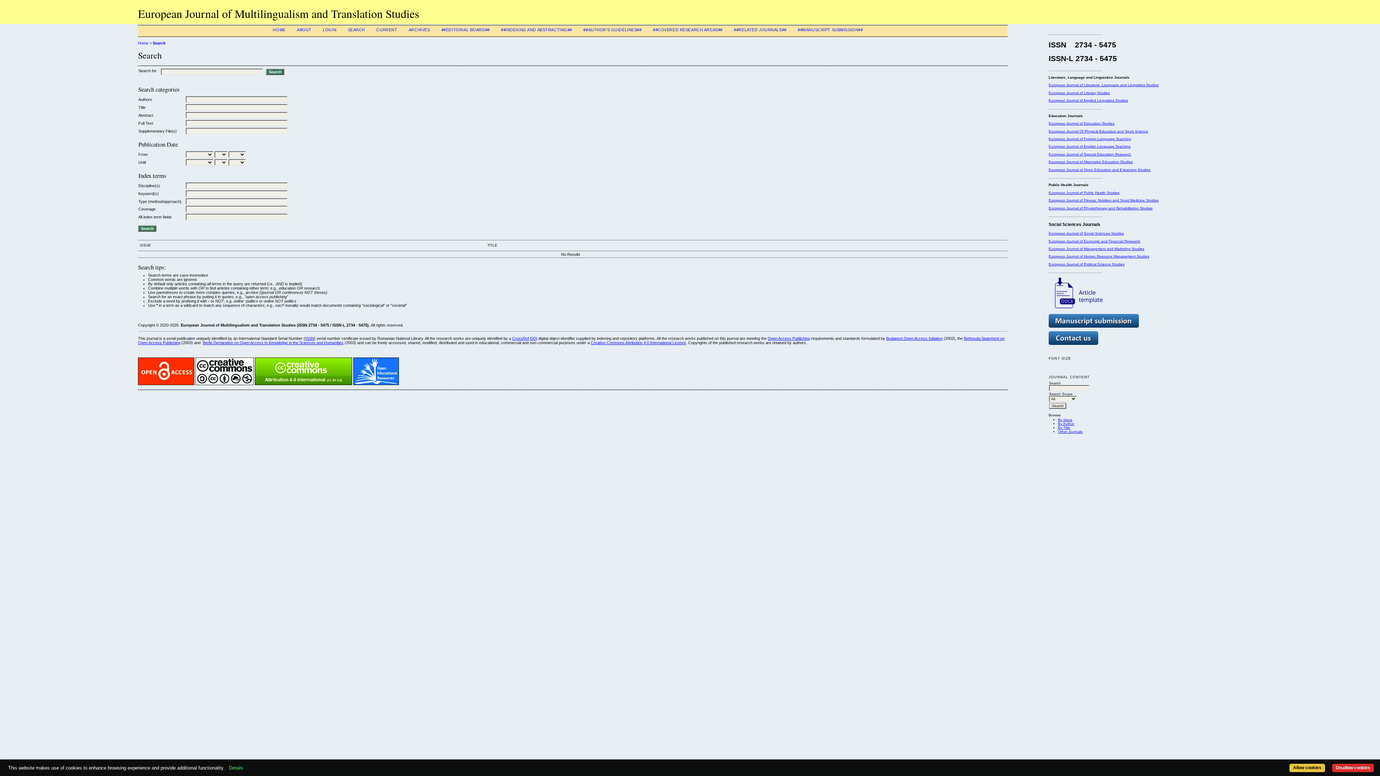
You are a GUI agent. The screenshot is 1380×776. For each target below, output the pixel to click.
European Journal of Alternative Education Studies (1091, 162)
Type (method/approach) (159, 201)
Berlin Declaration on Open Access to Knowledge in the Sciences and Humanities (273, 343)
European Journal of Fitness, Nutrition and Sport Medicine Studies (1104, 200)
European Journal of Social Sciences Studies (1086, 233)
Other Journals (1070, 432)
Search (356, 30)
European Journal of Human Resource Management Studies (1099, 256)
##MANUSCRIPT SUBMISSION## (830, 30)
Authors (145, 99)
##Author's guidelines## (612, 30)
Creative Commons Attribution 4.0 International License (638, 343)
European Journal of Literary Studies (1079, 93)
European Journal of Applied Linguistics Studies (1088, 100)
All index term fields (155, 217)
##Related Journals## (760, 30)
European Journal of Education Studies (1081, 123)
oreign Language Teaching (1108, 139)
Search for (147, 71)
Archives (419, 30)
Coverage (147, 209)
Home (279, 30)
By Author (1066, 424)
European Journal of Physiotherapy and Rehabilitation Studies (1101, 208)
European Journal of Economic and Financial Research (1094, 241)
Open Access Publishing (789, 338)
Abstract (145, 115)
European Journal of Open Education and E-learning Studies (1099, 170)
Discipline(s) (149, 186)
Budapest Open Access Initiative (914, 338)
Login (329, 30)
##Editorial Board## (465, 30)
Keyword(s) (148, 193)
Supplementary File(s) (157, 131)
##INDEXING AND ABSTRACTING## (536, 30)
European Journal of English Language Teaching (1090, 146)
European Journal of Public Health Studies (1084, 193)
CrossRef (520, 338)
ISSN (309, 338)
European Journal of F (1067, 139)
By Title (1064, 428)
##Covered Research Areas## (688, 30)
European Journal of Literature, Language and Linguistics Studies (1104, 85)
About (304, 30)
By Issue (1065, 420)
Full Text (145, 123)
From (143, 154)
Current (386, 30)
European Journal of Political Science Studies (1086, 264)
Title (142, 107)
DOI (533, 338)
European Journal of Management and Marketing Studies (1096, 249)
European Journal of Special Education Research (1090, 154)
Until (142, 162)
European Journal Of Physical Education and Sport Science (1098, 131)
